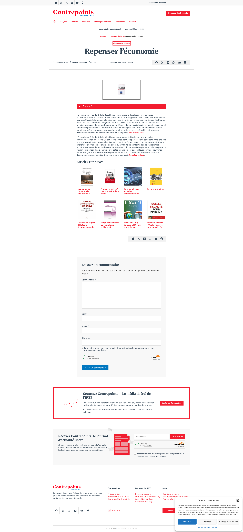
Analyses (63, 22)
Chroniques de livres (102, 22)
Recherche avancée (157, 3)
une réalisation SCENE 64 (127, 528)
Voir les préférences (228, 521)
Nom (84, 314)
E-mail (85, 326)
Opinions (74, 22)
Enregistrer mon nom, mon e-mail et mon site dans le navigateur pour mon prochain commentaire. (119, 349)
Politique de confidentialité (207, 527)
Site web (86, 338)
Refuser (207, 521)
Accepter (187, 521)
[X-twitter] (66, 2)
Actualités (86, 22)
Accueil (103, 36)
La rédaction (120, 22)
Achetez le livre (136, 133)
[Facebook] (56, 2)
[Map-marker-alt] (82, 2)
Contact (132, 22)
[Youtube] (77, 2)
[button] (238, 500)
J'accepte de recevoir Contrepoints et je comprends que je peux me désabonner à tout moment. (160, 455)
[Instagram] (61, 2)
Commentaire (89, 280)
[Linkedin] (72, 2)
